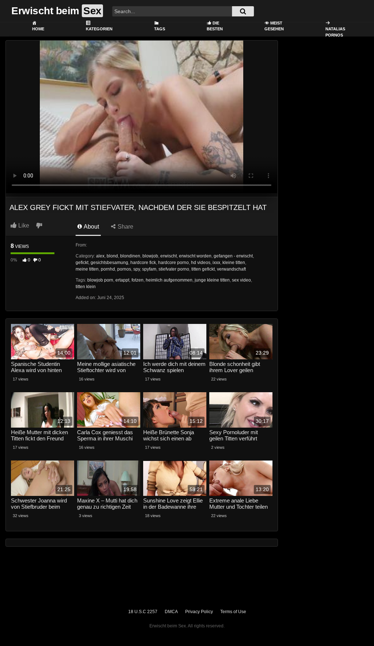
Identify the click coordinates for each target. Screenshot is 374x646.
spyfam (149, 269)
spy (136, 269)
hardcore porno (173, 262)
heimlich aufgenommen (169, 280)
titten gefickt (203, 269)
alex (100, 256)
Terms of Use (233, 611)
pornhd (108, 269)
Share (124, 226)
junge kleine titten (212, 280)
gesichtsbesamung (109, 262)
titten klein (86, 286)
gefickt (82, 262)
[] (243, 11)
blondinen (130, 256)
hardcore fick (143, 262)
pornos (124, 269)
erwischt (168, 256)
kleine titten (233, 262)
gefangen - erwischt (233, 256)
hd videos (200, 262)
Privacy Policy (199, 611)
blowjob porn (100, 280)
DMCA (171, 611)
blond (112, 256)
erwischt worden (195, 256)
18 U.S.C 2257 (142, 611)
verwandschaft (231, 269)
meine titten (87, 269)
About (91, 226)
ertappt (122, 280)
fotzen (137, 280)
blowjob (150, 256)
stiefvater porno (174, 269)
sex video (241, 280)
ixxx (216, 262)
